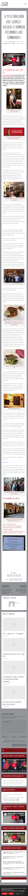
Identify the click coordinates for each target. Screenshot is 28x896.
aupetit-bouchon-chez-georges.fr (14, 526)
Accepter (4, 893)
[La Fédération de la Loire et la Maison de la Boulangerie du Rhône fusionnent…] (14, 667)
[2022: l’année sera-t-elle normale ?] (14, 624)
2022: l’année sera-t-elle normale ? (13, 633)
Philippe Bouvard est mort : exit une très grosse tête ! (13, 857)
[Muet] (22, 771)
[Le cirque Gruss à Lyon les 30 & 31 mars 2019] (14, 644)
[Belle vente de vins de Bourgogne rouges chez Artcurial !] (14, 692)
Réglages (17, 893)
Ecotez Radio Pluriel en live (9, 750)
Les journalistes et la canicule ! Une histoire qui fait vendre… (14, 873)
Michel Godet (12, 41)
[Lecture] (3, 771)
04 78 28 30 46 (11, 527)
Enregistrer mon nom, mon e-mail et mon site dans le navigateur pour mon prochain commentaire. (13, 741)
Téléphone (5, 527)
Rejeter (11, 893)
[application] (14, 765)
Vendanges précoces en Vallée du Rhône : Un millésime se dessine (14, 852)
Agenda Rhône (6, 43)
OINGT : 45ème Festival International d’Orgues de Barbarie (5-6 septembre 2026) (13, 862)
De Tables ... (13, 43)
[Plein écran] (24, 771)
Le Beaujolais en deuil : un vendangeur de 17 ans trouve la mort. (14, 868)
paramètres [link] (22, 891)
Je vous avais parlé (9, 75)
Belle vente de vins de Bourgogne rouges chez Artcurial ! (12, 703)
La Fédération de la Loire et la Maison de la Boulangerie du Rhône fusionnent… (13, 679)
